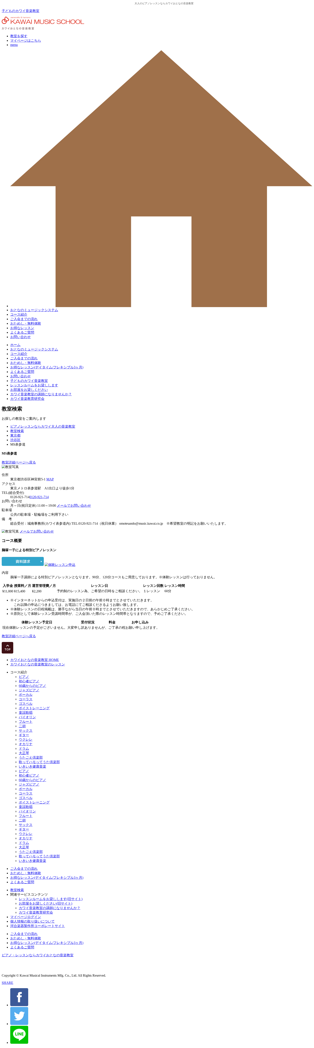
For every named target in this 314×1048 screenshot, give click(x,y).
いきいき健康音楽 (32, 766)
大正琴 (24, 753)
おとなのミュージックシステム (34, 310)
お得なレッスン (22, 328)
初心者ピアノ (29, 681)
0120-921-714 (39, 497)
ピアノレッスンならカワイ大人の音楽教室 (42, 426)
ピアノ (24, 677)
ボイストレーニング (34, 708)
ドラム (24, 748)
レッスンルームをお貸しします (34, 385)
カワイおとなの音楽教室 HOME (34, 660)
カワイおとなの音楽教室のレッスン (37, 664)
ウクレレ (25, 739)
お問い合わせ (20, 337)
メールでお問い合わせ (74, 505)
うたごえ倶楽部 (31, 757)
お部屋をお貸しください (29, 390)
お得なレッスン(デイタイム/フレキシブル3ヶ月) (46, 367)
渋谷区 (15, 440)
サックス (25, 730)
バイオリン (27, 717)
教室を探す (18, 36)
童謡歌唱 (25, 712)
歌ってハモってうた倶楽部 (39, 762)
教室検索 (17, 431)
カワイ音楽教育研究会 (27, 398)
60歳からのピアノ (32, 685)
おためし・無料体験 (25, 323)
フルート (25, 721)
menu (14, 45)
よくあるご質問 (22, 332)
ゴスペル (25, 703)
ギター (24, 735)
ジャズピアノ (29, 690)
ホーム (15, 345)
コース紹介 (18, 314)
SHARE (7, 983)
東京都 (15, 435)
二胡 (22, 726)
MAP (50, 479)
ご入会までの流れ (24, 319)
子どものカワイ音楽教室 (20, 11)
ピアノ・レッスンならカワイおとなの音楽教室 (37, 955)
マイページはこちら (25, 40)
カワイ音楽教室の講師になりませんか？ (41, 394)
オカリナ (25, 744)
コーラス (25, 699)
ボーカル (25, 694)
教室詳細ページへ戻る (19, 462)
